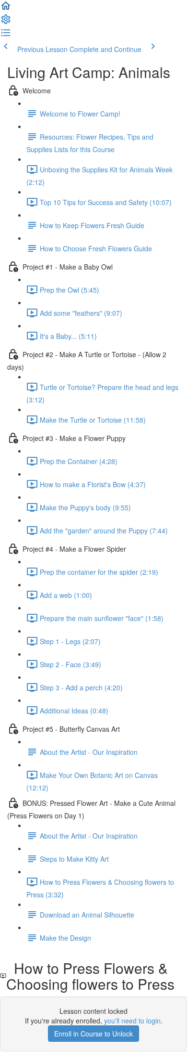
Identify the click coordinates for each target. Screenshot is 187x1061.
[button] (6, 8)
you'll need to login (132, 1020)
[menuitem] (6, 22)
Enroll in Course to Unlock (93, 1033)
